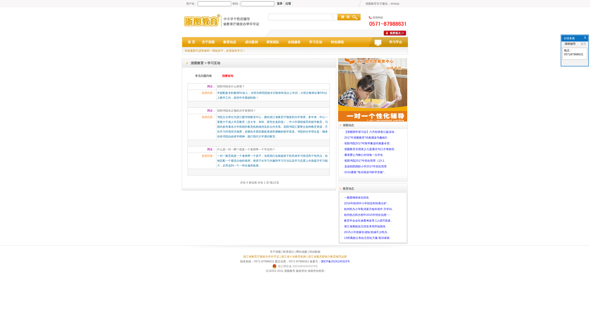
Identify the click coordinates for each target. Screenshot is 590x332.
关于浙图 (208, 42)
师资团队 (272, 42)
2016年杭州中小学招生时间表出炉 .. (366, 203)
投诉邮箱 (314, 251)
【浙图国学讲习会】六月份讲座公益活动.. (369, 131)
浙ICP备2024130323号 (335, 261)
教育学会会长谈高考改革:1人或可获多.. (368, 220)
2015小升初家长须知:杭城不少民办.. (366, 232)
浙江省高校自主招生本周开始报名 (365, 226)
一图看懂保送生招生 (356, 197)
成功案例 (251, 42)
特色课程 (337, 42)
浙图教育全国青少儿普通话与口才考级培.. (369, 149)
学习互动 (315, 42)
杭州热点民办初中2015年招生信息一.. (367, 214)
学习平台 (395, 42)
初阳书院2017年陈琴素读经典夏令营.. (367, 143)
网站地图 (301, 251)
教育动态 (229, 42)
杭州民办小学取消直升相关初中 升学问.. (368, 209)
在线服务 (294, 42)
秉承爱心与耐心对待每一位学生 (363, 155)
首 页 (191, 42)
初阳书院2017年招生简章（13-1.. (365, 160)
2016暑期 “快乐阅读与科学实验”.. (364, 172)
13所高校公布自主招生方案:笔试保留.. (367, 238)
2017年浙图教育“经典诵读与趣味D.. (366, 137)
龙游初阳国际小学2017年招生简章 (365, 166)
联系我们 (288, 251)
